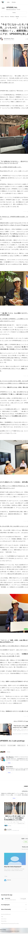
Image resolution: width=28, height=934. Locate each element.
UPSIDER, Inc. (11, 7)
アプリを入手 (23, 898)
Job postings (23, 16)
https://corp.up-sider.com (11, 9)
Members (12, 16)
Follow (14, 12)
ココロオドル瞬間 (11, 745)
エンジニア (3, 745)
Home (2, 16)
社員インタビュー (21, 745)
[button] (14, 895)
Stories (17, 16)
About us (7, 16)
